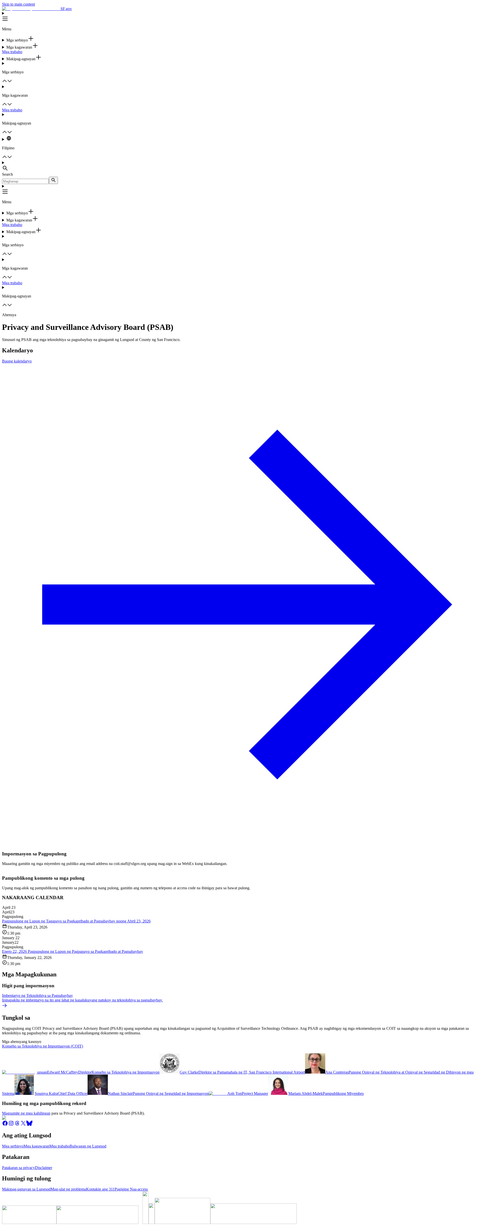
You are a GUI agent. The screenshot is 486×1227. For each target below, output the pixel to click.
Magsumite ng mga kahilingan (26, 1113)
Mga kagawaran (36, 1146)
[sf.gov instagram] (11, 1125)
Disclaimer (43, 1167)
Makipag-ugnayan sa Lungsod (26, 1189)
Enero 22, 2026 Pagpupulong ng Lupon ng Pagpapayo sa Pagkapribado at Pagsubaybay (72, 951)
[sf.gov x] (23, 1125)
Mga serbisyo (13, 1146)
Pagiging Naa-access (131, 1189)
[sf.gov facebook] (5, 1125)
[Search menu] (243, 166)
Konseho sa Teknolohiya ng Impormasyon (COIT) (42, 1046)
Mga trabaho (12, 52)
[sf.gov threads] (17, 1125)
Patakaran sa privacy (18, 1167)
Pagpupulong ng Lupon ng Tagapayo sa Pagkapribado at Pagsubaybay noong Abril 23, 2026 (76, 921)
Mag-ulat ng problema (68, 1189)
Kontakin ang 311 (100, 1189)
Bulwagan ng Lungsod (88, 1146)
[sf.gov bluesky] (29, 1125)
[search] (53, 180)
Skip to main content (18, 4)
